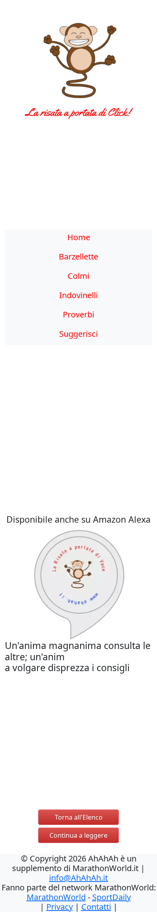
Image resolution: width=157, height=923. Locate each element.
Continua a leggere (78, 835)
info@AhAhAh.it (78, 877)
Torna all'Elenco (79, 817)
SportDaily (111, 897)
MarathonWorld (56, 897)
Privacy (59, 906)
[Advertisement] (78, 179)
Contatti (96, 906)
